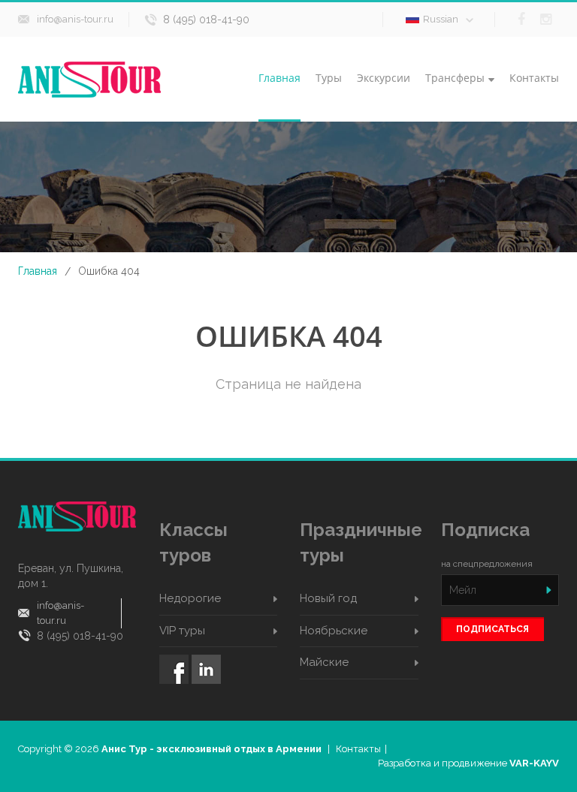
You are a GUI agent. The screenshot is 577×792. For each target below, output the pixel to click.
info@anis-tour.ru (75, 19)
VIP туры (182, 630)
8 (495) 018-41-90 (206, 20)
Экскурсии (383, 78)
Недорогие (190, 598)
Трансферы (455, 78)
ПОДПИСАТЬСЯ (492, 629)
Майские (324, 662)
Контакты (534, 78)
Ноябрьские (333, 630)
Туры (329, 78)
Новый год (328, 598)
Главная (279, 78)
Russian (440, 19)
